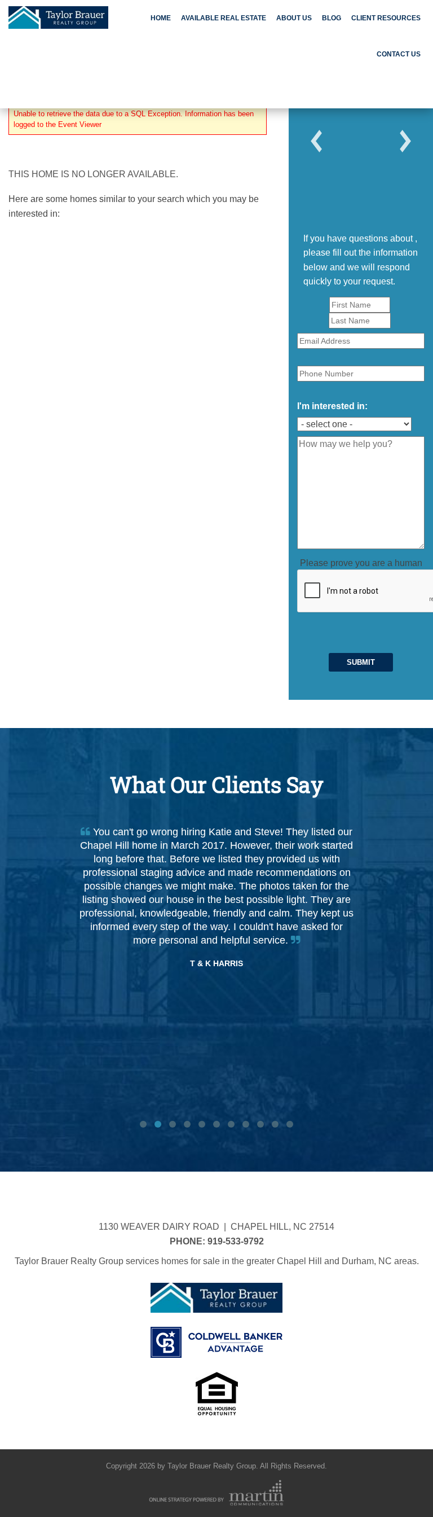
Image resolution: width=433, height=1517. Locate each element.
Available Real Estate (223, 18)
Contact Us (399, 54)
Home (161, 18)
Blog (331, 18)
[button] (316, 141)
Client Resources (386, 18)
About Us (294, 18)
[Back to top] (401, 1485)
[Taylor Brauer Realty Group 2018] (58, 16)
